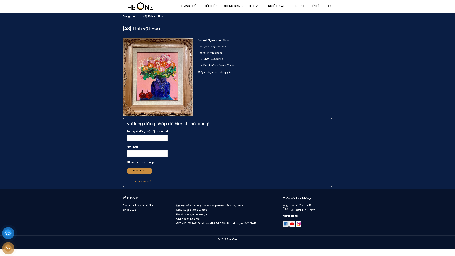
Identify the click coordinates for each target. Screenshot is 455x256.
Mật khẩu (132, 147)
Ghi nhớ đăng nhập (142, 162)
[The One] (138, 6)
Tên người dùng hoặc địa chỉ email (147, 131)
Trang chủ (129, 16)
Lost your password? (139, 181)
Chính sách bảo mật (188, 219)
